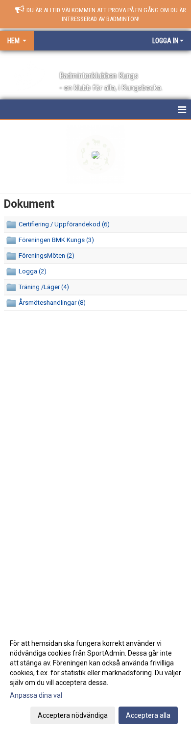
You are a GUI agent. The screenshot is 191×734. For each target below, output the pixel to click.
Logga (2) (33, 271)
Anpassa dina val (36, 695)
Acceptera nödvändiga (73, 715)
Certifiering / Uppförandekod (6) (64, 224)
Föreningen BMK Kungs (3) (56, 240)
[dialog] (95, 679)
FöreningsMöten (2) (46, 255)
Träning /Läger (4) (44, 287)
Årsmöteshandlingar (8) (52, 302)
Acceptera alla (148, 715)
